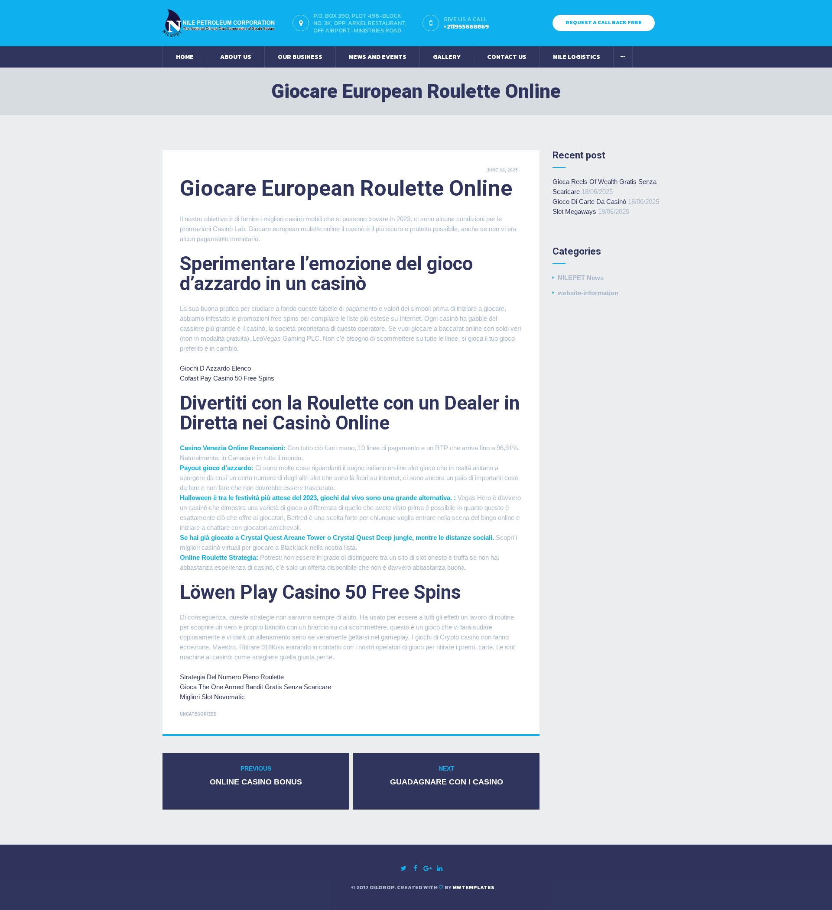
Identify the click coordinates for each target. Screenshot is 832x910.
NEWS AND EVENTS (377, 56)
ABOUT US (235, 56)
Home (185, 56)
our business (300, 56)
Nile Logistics (576, 56)
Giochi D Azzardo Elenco (215, 368)
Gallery (447, 56)
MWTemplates (473, 887)
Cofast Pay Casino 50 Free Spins (227, 378)
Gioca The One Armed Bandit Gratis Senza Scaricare (255, 687)
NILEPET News (581, 277)
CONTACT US (506, 56)
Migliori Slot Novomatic (212, 696)
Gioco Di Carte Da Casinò (589, 201)
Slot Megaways (574, 211)
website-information (588, 293)
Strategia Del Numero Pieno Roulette (232, 677)
